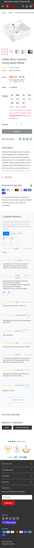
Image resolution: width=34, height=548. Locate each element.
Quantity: (5, 124)
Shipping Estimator (15, 116)
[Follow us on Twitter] (6, 518)
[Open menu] (3, 6)
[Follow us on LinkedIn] (17, 518)
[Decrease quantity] (12, 124)
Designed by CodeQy (8, 544)
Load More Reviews (17, 400)
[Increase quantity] (22, 124)
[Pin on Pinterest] (23, 139)
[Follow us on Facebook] (3, 518)
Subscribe (8, 503)
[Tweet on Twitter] (27, 139)
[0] (30, 6)
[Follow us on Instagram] (10, 518)
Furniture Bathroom (22, 427)
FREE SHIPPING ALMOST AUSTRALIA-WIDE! (17, 1)
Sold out (17, 131)
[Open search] (23, 6)
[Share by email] (30, 139)
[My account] (27, 6)
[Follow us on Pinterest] (14, 518)
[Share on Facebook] (20, 139)
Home (3, 12)
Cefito (10, 12)
